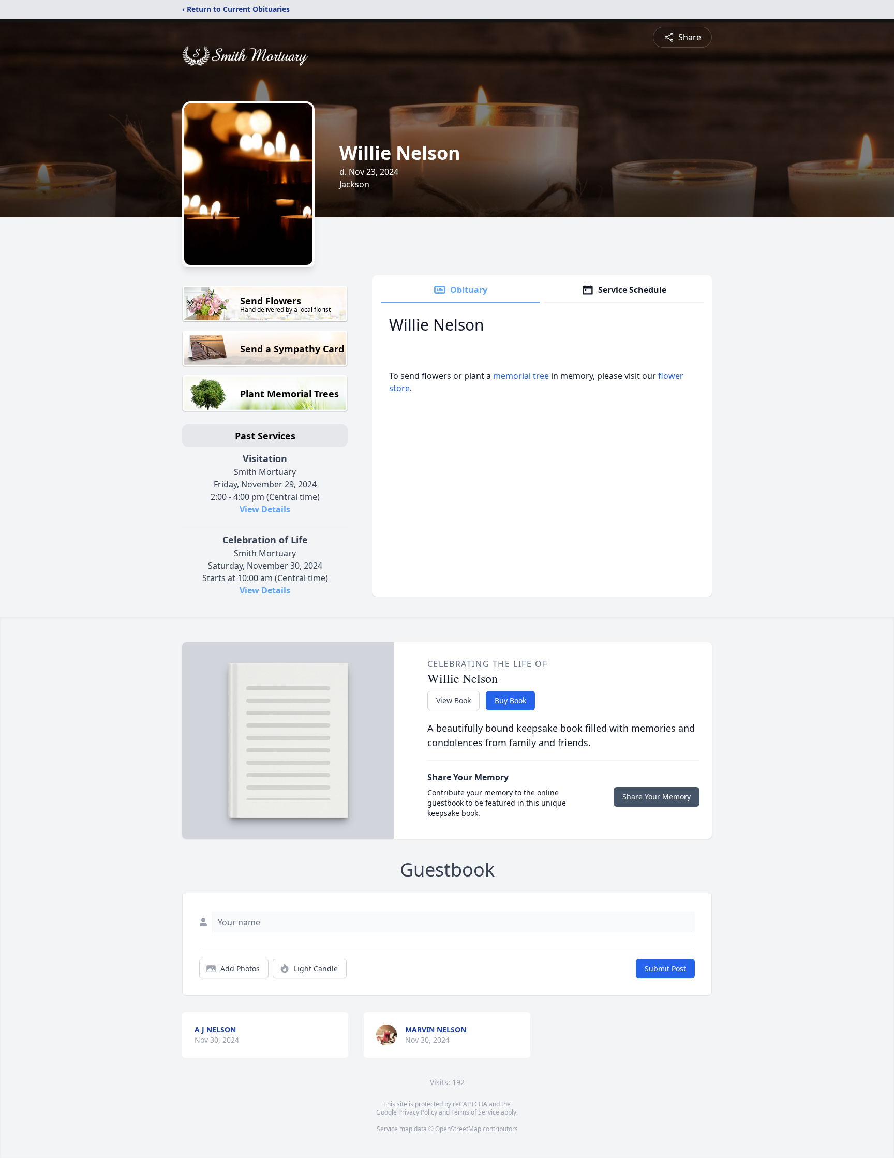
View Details (265, 509)
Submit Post (665, 968)
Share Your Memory (656, 796)
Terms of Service (475, 1112)
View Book (453, 700)
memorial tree (521, 375)
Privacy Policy (417, 1112)
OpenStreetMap (458, 1128)
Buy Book (510, 700)
